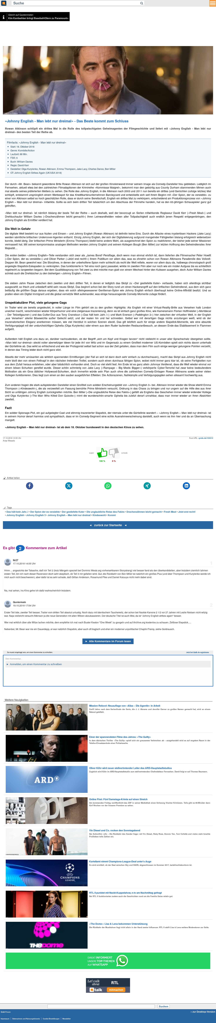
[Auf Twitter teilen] (69, 486)
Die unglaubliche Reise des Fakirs (105, 511)
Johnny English (15, 515)
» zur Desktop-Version (203, 1011)
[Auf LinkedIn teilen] (186, 486)
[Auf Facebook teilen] (29, 486)
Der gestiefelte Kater (73, 511)
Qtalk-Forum (6, 1012)
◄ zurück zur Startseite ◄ (108, 525)
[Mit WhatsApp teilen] (108, 486)
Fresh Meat (170, 511)
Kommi (112, 515)
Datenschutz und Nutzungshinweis (26, 1018)
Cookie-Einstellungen (51, 1018)
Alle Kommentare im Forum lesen (108, 641)
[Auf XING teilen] (147, 486)
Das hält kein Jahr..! (17, 511)
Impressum (5, 1018)
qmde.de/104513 (206, 438)
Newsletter (66, 1018)
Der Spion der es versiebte (45, 511)
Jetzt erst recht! (186, 511)
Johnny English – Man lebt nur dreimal (69, 515)
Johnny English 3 (36, 515)
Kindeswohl (99, 515)
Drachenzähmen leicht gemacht (144, 511)
